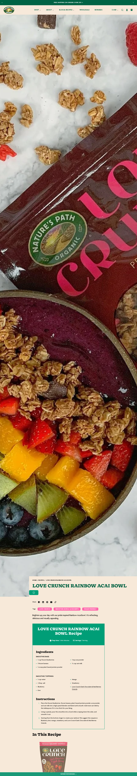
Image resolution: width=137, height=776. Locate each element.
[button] (122, 10)
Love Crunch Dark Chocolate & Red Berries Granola (86, 688)
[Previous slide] (2, 3)
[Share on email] (51, 602)
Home (34, 580)
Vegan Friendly (90, 609)
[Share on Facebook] (39, 602)
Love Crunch (44, 609)
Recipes (41, 580)
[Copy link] (55, 602)
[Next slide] (133, 3)
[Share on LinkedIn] (43, 602)
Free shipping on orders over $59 (68, 2)
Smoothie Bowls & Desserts (67, 609)
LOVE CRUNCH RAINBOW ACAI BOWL (59, 580)
